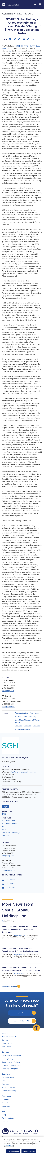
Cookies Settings (13, 1151)
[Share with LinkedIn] (10, 39)
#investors (6, 835)
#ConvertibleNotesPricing (11, 823)
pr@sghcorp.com (8, 707)
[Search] (35, 4)
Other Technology (29, 716)
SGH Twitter (9, 884)
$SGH (4, 814)
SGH (10, 51)
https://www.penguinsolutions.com (23, 772)
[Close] (39, 1141)
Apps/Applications (21, 713)
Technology (34, 713)
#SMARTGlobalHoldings (11, 832)
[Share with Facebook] (19, 39)
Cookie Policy (8, 1146)
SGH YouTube (10, 888)
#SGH (4, 829)
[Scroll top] (36, 1027)
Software (18, 726)
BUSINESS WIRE (22, 46)
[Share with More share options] (32, 39)
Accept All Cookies (29, 1151)
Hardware (36, 726)
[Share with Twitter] (14, 39)
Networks (27, 726)
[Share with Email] (23, 39)
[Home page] (10, 4)
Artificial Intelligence (22, 729)
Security (18, 716)
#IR (3, 826)
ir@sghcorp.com (8, 691)
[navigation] (40, 4)
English (5, 807)
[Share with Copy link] (28, 39)
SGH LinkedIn (10, 880)
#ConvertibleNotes (9, 820)
